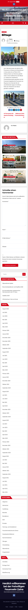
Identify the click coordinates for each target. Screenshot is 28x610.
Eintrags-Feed (6, 565)
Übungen (4, 541)
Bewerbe (4, 512)
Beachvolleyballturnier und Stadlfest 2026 (12, 148)
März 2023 (5, 438)
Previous (5, 98)
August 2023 (5, 420)
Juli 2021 (4, 481)
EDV (3, 519)
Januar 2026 (5, 334)
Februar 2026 (5, 330)
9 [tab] (20, 107)
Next (23, 98)
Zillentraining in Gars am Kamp (10, 299)
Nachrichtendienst (6, 537)
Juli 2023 (4, 423)
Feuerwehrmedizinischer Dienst (10, 530)
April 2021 (5, 488)
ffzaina (10, 39)
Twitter (7, 606)
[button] (23, 23)
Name (4, 229)
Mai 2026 (4, 319)
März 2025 (5, 370)
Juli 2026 (4, 312)
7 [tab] (17, 107)
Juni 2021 (4, 485)
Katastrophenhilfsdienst (8, 534)
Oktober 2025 (5, 344)
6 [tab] (15, 107)
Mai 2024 (4, 402)
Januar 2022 (5, 467)
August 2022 (5, 456)
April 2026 (5, 323)
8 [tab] (18, 107)
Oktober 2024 (5, 384)
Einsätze (4, 523)
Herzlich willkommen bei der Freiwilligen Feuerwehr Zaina (14, 13)
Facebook (20, 606)
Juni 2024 (4, 398)
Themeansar (14, 603)
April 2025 (5, 366)
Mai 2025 (4, 362)
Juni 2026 (4, 316)
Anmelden (5, 561)
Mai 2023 (4, 431)
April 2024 (5, 405)
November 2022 (6, 445)
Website (4, 246)
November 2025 (6, 341)
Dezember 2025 (6, 337)
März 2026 (5, 326)
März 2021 (5, 492)
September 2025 (6, 348)
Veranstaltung (12, 145)
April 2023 (5, 434)
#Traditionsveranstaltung (12, 43)
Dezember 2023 (6, 409)
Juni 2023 (4, 427)
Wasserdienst (5, 548)
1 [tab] (7, 107)
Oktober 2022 (5, 449)
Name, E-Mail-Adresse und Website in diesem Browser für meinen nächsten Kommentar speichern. (13, 259)
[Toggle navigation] (13, 23)
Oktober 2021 (5, 470)
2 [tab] (9, 107)
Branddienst (5, 516)
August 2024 (5, 391)
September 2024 (6, 388)
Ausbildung (5, 509)
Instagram (11, 606)
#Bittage (17, 40)
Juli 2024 (4, 395)
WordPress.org (6, 572)
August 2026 (5, 308)
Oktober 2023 (5, 413)
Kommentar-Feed (6, 569)
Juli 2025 (4, 355)
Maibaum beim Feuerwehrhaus (19, 114)
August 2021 (5, 477)
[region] (14, 98)
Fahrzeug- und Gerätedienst (9, 527)
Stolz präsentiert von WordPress (9, 601)
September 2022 (6, 452)
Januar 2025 (5, 377)
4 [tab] (12, 107)
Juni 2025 (4, 359)
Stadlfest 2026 (9, 179)
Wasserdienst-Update (7, 283)
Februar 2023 (5, 441)
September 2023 (6, 416)
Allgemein (6, 145)
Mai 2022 (4, 463)
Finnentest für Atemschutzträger (9, 115)
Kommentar (5, 201)
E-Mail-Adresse (6, 238)
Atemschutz (5, 505)
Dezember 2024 (6, 380)
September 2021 (6, 474)
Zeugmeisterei (6, 552)
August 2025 (5, 352)
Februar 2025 (5, 373)
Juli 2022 (4, 459)
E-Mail (16, 606)
